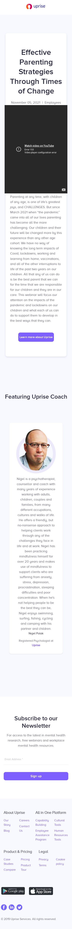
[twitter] (20, 907)
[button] (36, 337)
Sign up (36, 776)
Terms (42, 865)
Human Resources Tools (61, 835)
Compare (10, 869)
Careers (24, 820)
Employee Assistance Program (42, 835)
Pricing (25, 859)
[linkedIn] (12, 907)
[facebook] (5, 907)
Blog (7, 830)
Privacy (43, 859)
